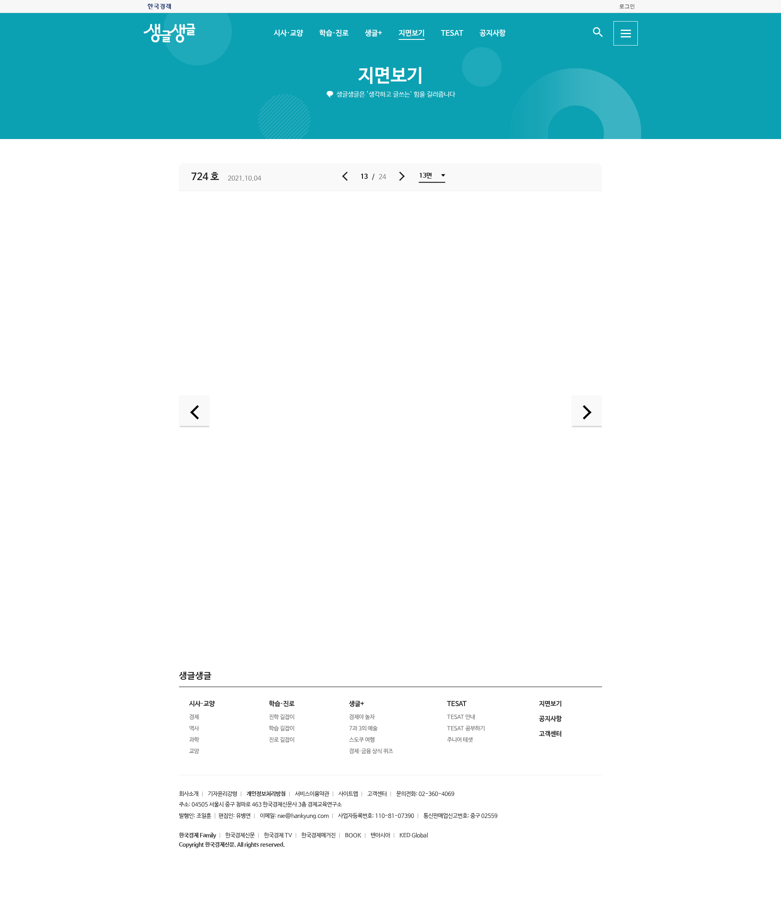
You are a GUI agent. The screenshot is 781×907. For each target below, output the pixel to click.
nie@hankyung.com (303, 816)
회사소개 (189, 794)
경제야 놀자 (362, 717)
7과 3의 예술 (363, 728)
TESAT (452, 33)
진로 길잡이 (282, 740)
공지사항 (492, 33)
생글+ (373, 33)
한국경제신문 (240, 835)
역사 (194, 728)
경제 (194, 717)
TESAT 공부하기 (466, 728)
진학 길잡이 (282, 717)
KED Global (413, 835)
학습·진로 (333, 33)
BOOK (353, 835)
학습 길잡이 (282, 728)
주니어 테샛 (460, 740)
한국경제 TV (278, 835)
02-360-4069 (436, 794)
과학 (194, 740)
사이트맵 (348, 794)
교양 (194, 751)
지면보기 (411, 33)
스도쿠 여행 (362, 740)
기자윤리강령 (222, 794)
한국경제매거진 (318, 835)
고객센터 (377, 794)
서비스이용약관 (312, 794)
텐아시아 (380, 835)
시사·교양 (288, 33)
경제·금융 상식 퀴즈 (371, 751)
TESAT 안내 (461, 717)
